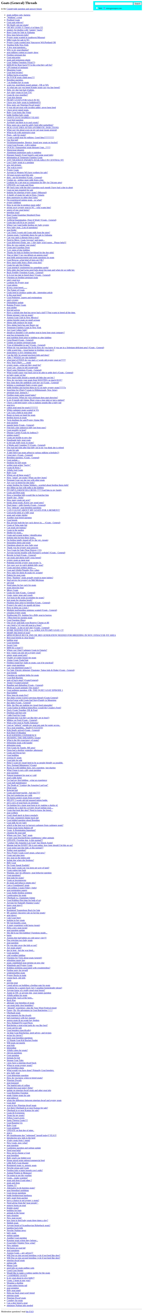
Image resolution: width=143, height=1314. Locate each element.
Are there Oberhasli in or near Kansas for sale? (27, 1108)
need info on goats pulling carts (20, 1268)
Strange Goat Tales (15, 1060)
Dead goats (12, 788)
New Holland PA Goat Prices (20, 1023)
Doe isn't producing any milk (19, 795)
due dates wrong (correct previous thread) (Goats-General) (32, 698)
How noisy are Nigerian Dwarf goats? (23, 105)
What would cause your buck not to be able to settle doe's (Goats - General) (40, 372)
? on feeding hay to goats (18, 82)
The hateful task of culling (18, 1085)
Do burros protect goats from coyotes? (23, 798)
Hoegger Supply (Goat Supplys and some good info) (30, 155)
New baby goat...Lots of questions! (22, 227)
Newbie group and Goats (18, 1168)
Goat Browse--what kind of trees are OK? (25, 260)
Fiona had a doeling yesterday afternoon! (25, 750)
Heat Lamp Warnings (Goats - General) (24, 370)
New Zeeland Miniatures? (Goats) (22, 765)
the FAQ (30, 1311)
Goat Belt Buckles (15, 678)
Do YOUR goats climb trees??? (21, 77)
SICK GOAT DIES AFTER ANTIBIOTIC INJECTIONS (33, 127)
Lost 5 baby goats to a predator (20, 162)
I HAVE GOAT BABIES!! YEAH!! (23, 117)
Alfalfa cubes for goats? (17, 1050)
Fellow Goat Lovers (15, 1118)
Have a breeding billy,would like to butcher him (28, 495)
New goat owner (14, 1218)
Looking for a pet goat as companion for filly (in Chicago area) (34, 182)
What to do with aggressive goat (21, 132)
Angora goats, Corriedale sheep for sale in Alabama (29, 235)
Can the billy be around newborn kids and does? (28, 355)
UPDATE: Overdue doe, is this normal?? (25, 840)
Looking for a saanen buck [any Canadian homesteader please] (34, 988)
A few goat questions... (17, 47)
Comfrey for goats (15, 1300)
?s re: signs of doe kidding (18, 250)
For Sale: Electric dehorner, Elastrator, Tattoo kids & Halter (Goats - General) (41, 670)
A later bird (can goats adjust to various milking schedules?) (33, 452)
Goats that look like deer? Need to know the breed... (30, 810)
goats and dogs (13, 1183)
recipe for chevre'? (15, 1035)
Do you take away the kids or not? (22, 945)
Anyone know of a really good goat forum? (26, 990)
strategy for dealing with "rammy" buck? (25, 30)
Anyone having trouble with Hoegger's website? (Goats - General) (36, 552)
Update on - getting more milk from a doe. (25, 180)
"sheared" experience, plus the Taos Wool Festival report (32, 1008)
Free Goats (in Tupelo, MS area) (21, 748)
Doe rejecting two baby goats (20, 940)
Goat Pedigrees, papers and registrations (24, 297)
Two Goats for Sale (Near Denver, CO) (24, 550)
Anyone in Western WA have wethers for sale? (27, 172)
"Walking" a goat (14, 17)
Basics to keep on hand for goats (21, 415)
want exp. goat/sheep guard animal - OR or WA (28, 85)
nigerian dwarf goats (16, 1260)
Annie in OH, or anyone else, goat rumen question (29, 993)
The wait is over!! (14, 167)
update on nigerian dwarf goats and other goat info (29, 1090)
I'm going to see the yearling (19, 1175)
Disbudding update (15, 302)
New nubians (12, 1245)
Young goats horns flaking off (20, 828)
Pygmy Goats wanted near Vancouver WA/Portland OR (31, 42)
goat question (12, 773)
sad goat (10, 582)
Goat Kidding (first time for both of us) (24, 900)
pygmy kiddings (14, 202)
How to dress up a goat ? (18, 607)
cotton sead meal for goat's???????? (22, 407)
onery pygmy (12, 300)
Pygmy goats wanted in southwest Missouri (26, 37)
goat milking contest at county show (22, 52)
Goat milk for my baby (17, 823)
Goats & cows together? (17, 95)
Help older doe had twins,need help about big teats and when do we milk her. (41, 270)
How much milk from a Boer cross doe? (24, 262)
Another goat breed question (19, 517)
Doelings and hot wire (16, 713)
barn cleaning (13, 1215)
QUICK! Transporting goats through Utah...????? (28, 147)
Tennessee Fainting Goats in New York (24, 327)
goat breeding (13, 1155)
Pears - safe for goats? (16, 135)
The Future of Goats (16, 290)
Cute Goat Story (14, 918)
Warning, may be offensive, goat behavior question (29, 873)
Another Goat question (17, 1238)
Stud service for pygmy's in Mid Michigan (25, 580)
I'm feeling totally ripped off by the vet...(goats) (27, 540)
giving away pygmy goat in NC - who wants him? (29, 207)
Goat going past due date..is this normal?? (25, 848)
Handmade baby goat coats (19, 440)
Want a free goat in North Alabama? (22, 723)
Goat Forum (12, 217)
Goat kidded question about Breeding (23, 820)
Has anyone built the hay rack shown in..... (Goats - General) (33, 522)
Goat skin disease (14, 97)
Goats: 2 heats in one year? (18, 1280)
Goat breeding (13, 643)
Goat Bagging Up (14, 1123)
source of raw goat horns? (18, 210)
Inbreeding (11, 1048)
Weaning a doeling (15, 1283)
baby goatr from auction (17, 1198)
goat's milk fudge (14, 778)
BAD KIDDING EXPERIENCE (21, 735)
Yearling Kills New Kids (17, 45)
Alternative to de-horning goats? (21, 1188)
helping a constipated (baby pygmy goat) (25, 385)
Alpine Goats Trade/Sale (17, 660)
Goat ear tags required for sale (20, 190)
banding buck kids (15, 1228)
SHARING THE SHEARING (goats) (24, 738)
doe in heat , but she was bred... (20, 950)
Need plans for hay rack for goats (21, 585)
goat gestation (13, 1288)
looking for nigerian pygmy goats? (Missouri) (27, 192)
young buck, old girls (16, 978)
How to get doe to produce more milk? (24, 205)
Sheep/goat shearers (15, 150)
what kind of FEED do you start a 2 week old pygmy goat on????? (36, 360)
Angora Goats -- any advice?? (20, 1253)
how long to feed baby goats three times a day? (27, 1220)
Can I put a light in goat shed (19, 412)
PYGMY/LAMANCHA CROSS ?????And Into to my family (34, 490)
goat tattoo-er (12, 1098)
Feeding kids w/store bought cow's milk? (25, 1170)
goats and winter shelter (17, 515)
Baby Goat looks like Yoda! (19, 112)
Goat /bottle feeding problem (19, 893)
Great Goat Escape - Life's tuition (21, 145)
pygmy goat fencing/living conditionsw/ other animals (30, 838)
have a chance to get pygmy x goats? (23, 1200)
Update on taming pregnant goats (21, 342)
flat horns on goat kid (16, 1248)
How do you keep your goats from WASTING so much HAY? (34, 380)
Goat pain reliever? (15, 22)
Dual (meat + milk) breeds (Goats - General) (26, 505)
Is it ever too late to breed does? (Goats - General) (28, 275)
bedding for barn (14, 1210)
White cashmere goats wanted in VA (23, 410)
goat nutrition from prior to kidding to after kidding (29, 337)
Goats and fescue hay (16, 753)
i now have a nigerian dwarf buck (21, 1063)
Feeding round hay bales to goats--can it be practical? (30, 663)
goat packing (12, 422)
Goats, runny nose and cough (20, 595)
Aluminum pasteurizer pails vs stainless (24, 152)
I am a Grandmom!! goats (18, 885)
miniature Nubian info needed (20, 1305)
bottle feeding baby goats (18, 115)
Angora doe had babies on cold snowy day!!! (27, 938)
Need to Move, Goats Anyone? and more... (26, 240)
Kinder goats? (13, 1208)
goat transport (13, 1083)
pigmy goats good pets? (17, 655)
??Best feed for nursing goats (19, 617)
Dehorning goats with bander (19, 743)
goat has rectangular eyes (18, 335)
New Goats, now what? (17, 1143)
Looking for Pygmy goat (17, 282)
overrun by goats (14, 758)
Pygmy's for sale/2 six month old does (23, 605)
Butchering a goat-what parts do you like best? (27, 1025)
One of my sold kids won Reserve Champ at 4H (28, 622)
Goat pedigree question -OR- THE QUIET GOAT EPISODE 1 (35, 690)
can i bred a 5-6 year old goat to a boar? (24, 625)
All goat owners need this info (20, 175)
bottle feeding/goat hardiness (19, 1195)
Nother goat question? (16, 850)
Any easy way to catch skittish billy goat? (25, 565)
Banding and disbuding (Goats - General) (25, 685)
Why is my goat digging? (18, 50)
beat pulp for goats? (15, 878)
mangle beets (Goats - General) (20, 425)
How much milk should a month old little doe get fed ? (31, 377)
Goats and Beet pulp (16, 492)
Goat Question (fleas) (16, 620)
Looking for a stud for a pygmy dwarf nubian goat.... (30, 808)
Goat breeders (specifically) (19, 1030)
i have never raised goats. (18, 110)
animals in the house (16, 1213)
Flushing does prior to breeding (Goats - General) (28, 602)
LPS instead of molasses (17, 67)
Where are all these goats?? (19, 475)
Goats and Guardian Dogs (18, 247)
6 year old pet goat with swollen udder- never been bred (31, 107)
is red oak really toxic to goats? (20, 442)
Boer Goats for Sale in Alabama (21, 32)
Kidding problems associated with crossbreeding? (28, 968)
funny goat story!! (14, 905)
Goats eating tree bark (16, 870)
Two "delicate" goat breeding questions (24, 507)
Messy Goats (12, 590)
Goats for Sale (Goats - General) (21, 592)
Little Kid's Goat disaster (17, 1163)
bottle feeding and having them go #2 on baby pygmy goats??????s (36, 387)
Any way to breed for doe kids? (21, 482)
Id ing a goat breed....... (17, 287)
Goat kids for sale (14, 760)
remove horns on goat (16, 1205)
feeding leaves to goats (17, 417)
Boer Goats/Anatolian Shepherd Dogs (23, 215)
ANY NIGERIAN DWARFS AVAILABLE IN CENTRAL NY (35, 160)
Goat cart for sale (14, 1028)
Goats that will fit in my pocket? (21, 222)
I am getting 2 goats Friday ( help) (22, 888)
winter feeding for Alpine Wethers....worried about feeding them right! (37, 485)
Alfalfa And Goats (15, 470)
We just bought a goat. (16, 923)
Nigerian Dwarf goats (16, 1298)
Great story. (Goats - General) (20, 455)
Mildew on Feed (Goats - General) (22, 720)
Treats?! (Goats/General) (17, 683)
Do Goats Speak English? (18, 865)
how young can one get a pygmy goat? (24, 653)
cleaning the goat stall (16, 833)
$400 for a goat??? (15, 648)
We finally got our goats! (17, 25)
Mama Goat (12, 1265)
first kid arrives (13, 310)
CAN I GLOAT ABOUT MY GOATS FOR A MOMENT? (33, 510)
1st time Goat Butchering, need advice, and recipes (29, 1033)
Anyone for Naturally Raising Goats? (23, 903)
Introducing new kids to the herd (21, 1138)
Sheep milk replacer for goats (19, 322)
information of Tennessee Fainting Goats (24, 157)
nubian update (13, 1235)
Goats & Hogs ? (14, 467)
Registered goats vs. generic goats (21, 1165)
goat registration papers (17, 890)
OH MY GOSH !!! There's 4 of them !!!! (25, 27)
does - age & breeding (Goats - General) (24, 177)
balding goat (12, 640)
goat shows (12, 915)
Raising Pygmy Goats (16, 305)
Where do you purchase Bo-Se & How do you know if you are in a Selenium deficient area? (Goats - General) (55, 347)
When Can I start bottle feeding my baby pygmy (28, 225)
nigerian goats (13, 1295)
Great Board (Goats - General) (20, 340)
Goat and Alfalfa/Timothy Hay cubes (23, 570)
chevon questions (14, 1053)
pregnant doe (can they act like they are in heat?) (28, 718)
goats (9, 980)
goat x (9, 1133)
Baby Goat (11, 472)
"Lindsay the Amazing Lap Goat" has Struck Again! (30, 843)
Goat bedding (13, 755)
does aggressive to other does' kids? (22, 197)
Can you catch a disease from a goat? (23, 237)
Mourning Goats (14, 70)
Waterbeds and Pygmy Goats (19, 965)
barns (9, 935)
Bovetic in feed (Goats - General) (21, 555)
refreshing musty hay (16, 960)
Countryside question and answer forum (24, 9)
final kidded (12, 693)
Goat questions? (14, 875)
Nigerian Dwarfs (14, 1080)
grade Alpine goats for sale (18, 1095)
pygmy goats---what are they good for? (24, 365)
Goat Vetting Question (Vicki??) (21, 62)
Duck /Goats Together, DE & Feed (22, 710)
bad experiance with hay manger (21, 1018)
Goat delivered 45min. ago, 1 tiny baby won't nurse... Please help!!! (36, 242)
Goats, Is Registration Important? (21, 830)
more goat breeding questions (20, 1038)
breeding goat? (13, 212)
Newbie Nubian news (16, 1230)
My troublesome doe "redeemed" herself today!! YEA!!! (31, 1135)
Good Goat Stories (15, 1270)
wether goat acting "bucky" (19, 465)
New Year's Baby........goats (19, 362)
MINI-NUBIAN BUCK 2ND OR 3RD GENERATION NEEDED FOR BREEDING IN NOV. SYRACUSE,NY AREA (61, 635)
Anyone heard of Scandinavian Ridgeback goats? (28, 1225)
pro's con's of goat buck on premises (23, 803)
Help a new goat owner (17, 928)
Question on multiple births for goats (23, 675)
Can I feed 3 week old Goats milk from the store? (28, 232)
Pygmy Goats (13, 170)
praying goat (12, 983)
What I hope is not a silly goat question (24, 770)
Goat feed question (15, 120)
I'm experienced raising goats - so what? (24, 200)
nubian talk (11, 1263)
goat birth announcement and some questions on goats (30, 257)
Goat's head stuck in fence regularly (22, 815)
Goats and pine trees (16, 855)
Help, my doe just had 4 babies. (20, 90)
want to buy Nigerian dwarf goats (21, 1105)
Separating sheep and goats (19, 542)
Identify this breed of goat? (18, 633)
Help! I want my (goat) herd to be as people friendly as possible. (35, 763)
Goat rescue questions (16, 1193)
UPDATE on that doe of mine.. (20, 1130)
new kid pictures (14, 165)
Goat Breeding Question (17, 1093)
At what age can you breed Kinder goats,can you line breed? (33, 87)
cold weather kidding (16, 955)
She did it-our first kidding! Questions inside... (27, 933)
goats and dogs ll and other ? (19, 1180)
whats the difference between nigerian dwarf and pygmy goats (34, 1100)
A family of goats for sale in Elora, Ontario (25, 195)
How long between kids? (18, 35)
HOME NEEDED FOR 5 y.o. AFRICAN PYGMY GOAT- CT (35, 630)
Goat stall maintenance (17, 783)
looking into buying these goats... (21, 537)
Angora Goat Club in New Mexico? (23, 317)
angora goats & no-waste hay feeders (23, 1020)
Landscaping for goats (16, 895)
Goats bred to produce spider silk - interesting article (30, 292)
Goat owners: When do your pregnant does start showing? (32, 397)
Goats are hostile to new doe (19, 437)
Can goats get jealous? (16, 527)
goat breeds (12, 673)
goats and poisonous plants (18, 60)
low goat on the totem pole (18, 858)
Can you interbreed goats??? (19, 668)
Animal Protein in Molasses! (19, 1173)
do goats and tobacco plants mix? (21, 883)
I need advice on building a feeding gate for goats (28, 985)
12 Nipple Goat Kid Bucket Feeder (22, 1040)
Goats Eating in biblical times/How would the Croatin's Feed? (34, 708)
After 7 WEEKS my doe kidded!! (21, 357)
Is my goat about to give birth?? (20, 1278)
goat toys (11, 405)
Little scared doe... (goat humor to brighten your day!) (30, 350)
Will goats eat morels (16, 1043)
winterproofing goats (16, 973)
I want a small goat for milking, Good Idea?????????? (30, 137)
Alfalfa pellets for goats (17, 995)
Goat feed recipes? (15, 72)
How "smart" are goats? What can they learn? (27, 477)
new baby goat (13, 1073)
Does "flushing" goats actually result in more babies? (30, 577)
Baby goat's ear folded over (19, 1158)
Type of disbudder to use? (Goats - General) (26, 345)
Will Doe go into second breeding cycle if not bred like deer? (33, 1255)
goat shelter (12, 307)
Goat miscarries (13, 57)
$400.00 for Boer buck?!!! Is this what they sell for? (29, 65)
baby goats (11, 1233)
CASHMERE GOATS (17, 1275)
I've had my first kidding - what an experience (27, 780)
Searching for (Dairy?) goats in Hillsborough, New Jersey (32, 390)
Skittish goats (12, 1223)
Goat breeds (12, 520)
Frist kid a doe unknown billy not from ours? (26, 427)
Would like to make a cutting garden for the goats (28, 1273)
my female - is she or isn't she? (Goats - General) (28, 628)
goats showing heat (15, 587)
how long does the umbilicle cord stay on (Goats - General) (33, 382)
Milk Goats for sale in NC (18, 40)
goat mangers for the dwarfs (19, 1015)
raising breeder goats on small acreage (23, 320)
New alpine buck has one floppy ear (23, 325)
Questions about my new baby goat (22, 545)
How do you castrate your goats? (21, 245)
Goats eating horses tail (17, 1285)
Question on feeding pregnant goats (22, 277)
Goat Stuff (11, 908)
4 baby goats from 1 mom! (18, 1140)
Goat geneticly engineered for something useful (27, 267)
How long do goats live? (17, 695)
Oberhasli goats (13, 1013)
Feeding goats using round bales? (21, 395)
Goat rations (12, 285)
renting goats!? (13, 435)
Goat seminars (13, 1128)
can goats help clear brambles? (20, 1005)
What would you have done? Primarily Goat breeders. (30, 1070)
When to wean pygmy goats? (19, 1065)
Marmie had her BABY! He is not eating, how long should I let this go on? (40, 845)
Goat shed (11, 1103)
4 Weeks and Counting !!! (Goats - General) (26, 445)
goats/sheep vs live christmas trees (22, 352)
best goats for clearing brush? (19, 600)
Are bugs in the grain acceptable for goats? (25, 597)
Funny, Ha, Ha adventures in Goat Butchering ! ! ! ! (29, 1010)
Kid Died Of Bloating (16, 733)
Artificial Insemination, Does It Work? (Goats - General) (31, 220)
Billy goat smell (14, 1290)
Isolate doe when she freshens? (20, 860)
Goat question (13, 953)
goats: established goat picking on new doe (25, 963)
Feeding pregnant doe (16, 55)
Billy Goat (11, 863)
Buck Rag (11, 1000)
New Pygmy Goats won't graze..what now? (26, 853)
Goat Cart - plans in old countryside (22, 367)
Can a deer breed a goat (17, 1303)
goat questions (13, 1250)
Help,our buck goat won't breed (21, 1293)
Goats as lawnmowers (16, 880)
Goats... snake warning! (17, 1178)
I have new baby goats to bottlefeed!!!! (24, 102)
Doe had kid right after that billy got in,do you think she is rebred (35, 447)
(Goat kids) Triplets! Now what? (21, 1243)
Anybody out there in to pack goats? (23, 122)
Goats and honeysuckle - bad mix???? (23, 793)
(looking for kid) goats (16, 462)
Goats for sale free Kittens (18, 265)
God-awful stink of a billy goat (20, 512)
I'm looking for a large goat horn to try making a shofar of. (32, 805)
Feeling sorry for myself (17, 970)
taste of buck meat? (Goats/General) (22, 680)
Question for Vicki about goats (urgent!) (24, 958)
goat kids (11, 1045)
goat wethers (12, 813)
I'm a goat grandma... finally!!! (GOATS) (25, 728)
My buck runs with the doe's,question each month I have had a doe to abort (40, 187)
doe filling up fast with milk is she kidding (25, 487)
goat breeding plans (15, 1068)
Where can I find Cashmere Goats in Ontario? (27, 650)
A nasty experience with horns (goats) (23, 925)
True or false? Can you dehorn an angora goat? (27, 255)
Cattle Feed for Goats (16, 715)
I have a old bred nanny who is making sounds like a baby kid (34, 402)
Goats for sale (13, 450)
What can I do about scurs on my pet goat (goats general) (32, 130)
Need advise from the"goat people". (22, 1203)
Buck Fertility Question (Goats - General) (25, 272)
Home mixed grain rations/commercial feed (26, 1160)
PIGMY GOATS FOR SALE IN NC (23, 100)
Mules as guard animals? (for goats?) (23, 688)
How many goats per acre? (18, 500)
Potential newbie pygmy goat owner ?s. (24, 562)
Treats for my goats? (16, 1115)
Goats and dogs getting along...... (21, 567)
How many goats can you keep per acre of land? (28, 868)
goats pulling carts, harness (18, 15)
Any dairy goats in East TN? (19, 92)
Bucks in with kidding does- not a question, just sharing (31, 768)
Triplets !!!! (12, 1185)
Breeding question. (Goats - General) (23, 457)
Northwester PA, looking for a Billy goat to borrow (29, 615)
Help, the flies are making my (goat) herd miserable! (30, 705)
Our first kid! (12, 140)
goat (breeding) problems (18, 1190)
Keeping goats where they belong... (22, 1240)
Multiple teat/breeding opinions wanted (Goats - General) (32, 610)
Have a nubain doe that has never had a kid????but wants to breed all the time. (41, 312)
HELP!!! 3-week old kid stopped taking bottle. (27, 800)
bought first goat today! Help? (20, 1088)
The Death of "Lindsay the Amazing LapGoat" (27, 785)
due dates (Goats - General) (19, 703)
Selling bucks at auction (17, 75)
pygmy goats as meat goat (18, 560)
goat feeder (11, 230)
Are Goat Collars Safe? (17, 330)
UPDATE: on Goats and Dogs (20, 185)
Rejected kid (12, 790)
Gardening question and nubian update (24, 1148)
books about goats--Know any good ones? (25, 502)
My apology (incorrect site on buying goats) (26, 913)
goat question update (16, 930)
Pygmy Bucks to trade (16, 975)
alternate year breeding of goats (20, 1003)
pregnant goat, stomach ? (18, 392)
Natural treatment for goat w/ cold (21, 775)
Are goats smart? (14, 948)
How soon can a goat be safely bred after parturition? (30, 125)
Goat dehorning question (17, 1075)
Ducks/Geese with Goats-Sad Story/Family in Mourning (31, 700)
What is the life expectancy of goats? (23, 740)
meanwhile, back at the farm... (20, 998)
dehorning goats (14, 745)
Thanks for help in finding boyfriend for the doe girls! (30, 252)
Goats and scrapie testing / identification (24, 535)
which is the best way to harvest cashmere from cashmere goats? (35, 825)
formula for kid (13, 1058)
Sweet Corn (12, 645)
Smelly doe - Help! (15, 497)
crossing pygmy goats (16, 612)
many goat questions (16, 665)
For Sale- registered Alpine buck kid (23, 818)
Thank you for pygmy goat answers (22, 547)
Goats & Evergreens (16, 1113)
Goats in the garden (15, 530)
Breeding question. (15, 80)
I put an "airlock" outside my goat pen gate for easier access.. (33, 725)
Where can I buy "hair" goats (19, 835)
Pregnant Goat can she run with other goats (26, 480)
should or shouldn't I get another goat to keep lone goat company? (36, 332)
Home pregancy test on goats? (20, 315)
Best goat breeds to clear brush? (21, 638)
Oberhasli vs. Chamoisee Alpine (21, 898)
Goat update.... (13, 460)
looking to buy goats (16, 920)
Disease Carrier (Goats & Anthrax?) (22, 432)
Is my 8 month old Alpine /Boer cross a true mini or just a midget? (36, 400)
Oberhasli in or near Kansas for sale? (23, 1110)
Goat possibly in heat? (16, 430)
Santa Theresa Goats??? (17, 1120)
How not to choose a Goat (18, 1153)
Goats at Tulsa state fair (17, 525)
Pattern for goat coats (16, 575)
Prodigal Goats (13, 20)
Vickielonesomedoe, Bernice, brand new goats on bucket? (32, 142)
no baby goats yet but (16, 375)
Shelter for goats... (15, 532)
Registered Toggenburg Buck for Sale (23, 910)
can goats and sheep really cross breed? (24, 557)
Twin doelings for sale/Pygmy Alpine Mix (25, 420)
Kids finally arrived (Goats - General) (23, 730)
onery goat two (13, 280)
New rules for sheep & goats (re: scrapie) (25, 572)
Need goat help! (14, 1150)
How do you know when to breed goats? (25, 1078)
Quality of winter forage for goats (21, 658)
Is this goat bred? (14, 295)
